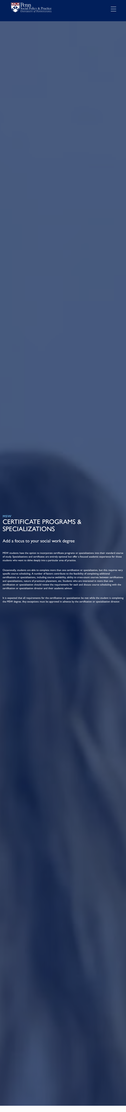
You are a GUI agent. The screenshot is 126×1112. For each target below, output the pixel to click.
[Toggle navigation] (113, 9)
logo (31, 8)
